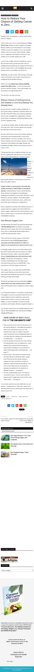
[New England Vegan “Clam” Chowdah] (5, 454)
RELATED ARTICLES (7, 428)
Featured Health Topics (6, 15)
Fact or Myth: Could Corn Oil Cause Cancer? (9, 419)
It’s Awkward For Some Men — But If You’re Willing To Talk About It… (25, 420)
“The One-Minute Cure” (8, 227)
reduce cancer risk (23, 396)
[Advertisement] (17, 3)
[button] (31, 8)
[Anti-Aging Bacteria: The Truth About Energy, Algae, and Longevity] (5, 438)
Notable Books (15, 15)
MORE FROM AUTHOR (8, 431)
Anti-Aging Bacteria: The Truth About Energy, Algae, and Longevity (20, 437)
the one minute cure (6, 398)
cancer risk (14, 396)
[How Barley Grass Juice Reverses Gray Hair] (5, 446)
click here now (5, 388)
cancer (8, 396)
